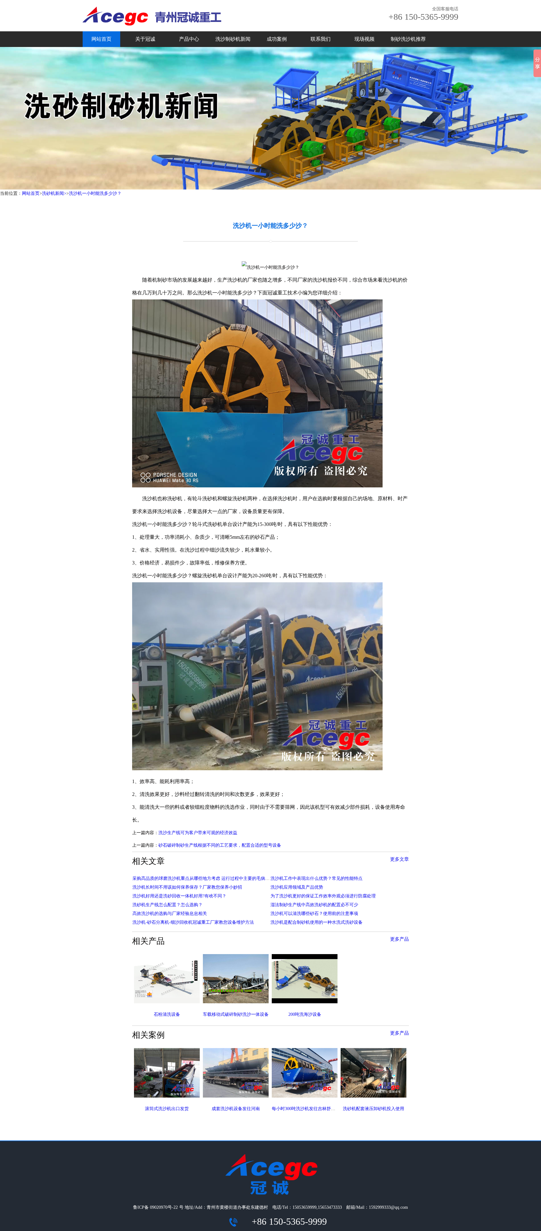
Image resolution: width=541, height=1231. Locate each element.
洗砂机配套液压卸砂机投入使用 (373, 1108)
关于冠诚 (145, 39)
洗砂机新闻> (54, 193)
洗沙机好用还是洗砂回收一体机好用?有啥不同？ (179, 896)
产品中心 (189, 39)
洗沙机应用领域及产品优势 (296, 887)
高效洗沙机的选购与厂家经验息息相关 (169, 913)
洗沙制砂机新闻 (232, 39)
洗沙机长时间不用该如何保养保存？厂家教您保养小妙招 (187, 887)
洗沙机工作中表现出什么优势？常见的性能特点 (316, 878)
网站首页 (101, 39)
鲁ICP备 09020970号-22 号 (158, 1207)
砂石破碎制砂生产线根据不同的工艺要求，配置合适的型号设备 (219, 845)
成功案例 (277, 39)
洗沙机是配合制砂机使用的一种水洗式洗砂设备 (316, 922)
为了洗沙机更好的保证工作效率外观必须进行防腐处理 (323, 896)
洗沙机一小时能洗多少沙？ (95, 193)
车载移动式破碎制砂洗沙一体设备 (236, 1014)
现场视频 (364, 39)
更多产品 (399, 939)
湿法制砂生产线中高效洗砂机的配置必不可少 (314, 904)
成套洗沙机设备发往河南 (236, 1108)
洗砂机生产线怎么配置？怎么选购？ (167, 904)
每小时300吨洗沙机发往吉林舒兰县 (306, 1108)
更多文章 (399, 859)
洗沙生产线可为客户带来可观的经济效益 (197, 832)
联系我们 (321, 39)
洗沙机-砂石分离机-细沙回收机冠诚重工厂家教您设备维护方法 (193, 922)
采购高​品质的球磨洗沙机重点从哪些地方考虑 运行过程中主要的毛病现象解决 (207, 878)
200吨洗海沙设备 (304, 1014)
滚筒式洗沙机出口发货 (167, 1108)
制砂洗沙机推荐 (408, 39)
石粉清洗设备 (167, 1014)
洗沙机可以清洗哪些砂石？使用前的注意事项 (314, 913)
